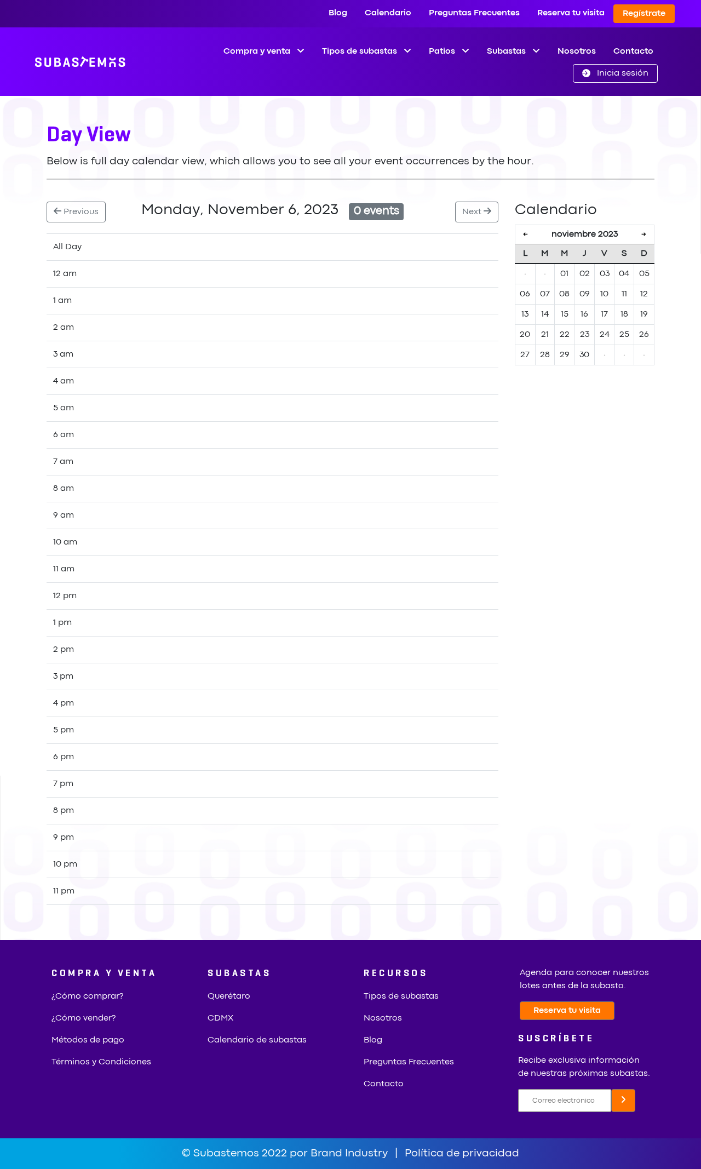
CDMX (220, 1018)
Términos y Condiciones (101, 1062)
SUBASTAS (239, 973)
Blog (338, 13)
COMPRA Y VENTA (104, 973)
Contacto (633, 51)
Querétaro (229, 996)
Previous (80, 212)
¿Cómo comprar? (87, 996)
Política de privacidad (462, 1153)
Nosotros (577, 51)
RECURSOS (396, 973)
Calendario (388, 13)
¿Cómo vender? (83, 1018)
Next (473, 212)
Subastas (507, 51)
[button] (615, 73)
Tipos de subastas (401, 996)
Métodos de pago (87, 1040)
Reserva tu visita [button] (567, 1011)
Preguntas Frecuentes (474, 13)
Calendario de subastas (257, 1040)
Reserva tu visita (571, 13)
